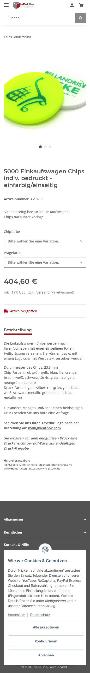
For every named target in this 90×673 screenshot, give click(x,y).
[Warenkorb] (81, 5)
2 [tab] (45, 146)
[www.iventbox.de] (23, 5)
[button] (72, 5)
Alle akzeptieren (46, 627)
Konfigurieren (46, 641)
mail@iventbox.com (44, 428)
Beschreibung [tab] (18, 330)
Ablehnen (46, 655)
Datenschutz (40, 615)
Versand (43, 292)
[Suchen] (80, 18)
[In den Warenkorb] (8, 52)
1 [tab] (40, 146)
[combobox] (45, 241)
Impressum (16, 615)
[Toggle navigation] (6, 3)
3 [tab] (49, 146)
